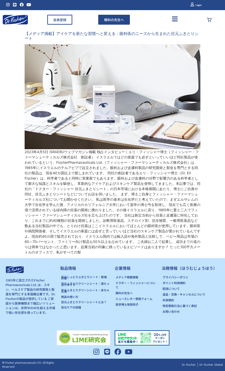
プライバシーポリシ (175, 277)
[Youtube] (28, 4)
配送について (171, 289)
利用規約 (168, 300)
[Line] (15, 4)
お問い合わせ (171, 311)
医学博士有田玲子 (127, 304)
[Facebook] (21, 4)
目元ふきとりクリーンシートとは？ (84, 302)
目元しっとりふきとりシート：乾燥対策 (84, 277)
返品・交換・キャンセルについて (184, 294)
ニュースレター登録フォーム (134, 299)
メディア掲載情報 (127, 277)
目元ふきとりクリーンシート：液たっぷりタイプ (85, 284)
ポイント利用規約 (174, 283)
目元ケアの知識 (71, 307)
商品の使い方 (69, 297)
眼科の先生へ (124, 293)
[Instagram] (7, 4)
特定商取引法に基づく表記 (180, 306)
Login (198, 5)
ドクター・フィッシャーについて (135, 285)
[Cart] (214, 19)
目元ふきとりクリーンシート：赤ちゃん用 (85, 291)
